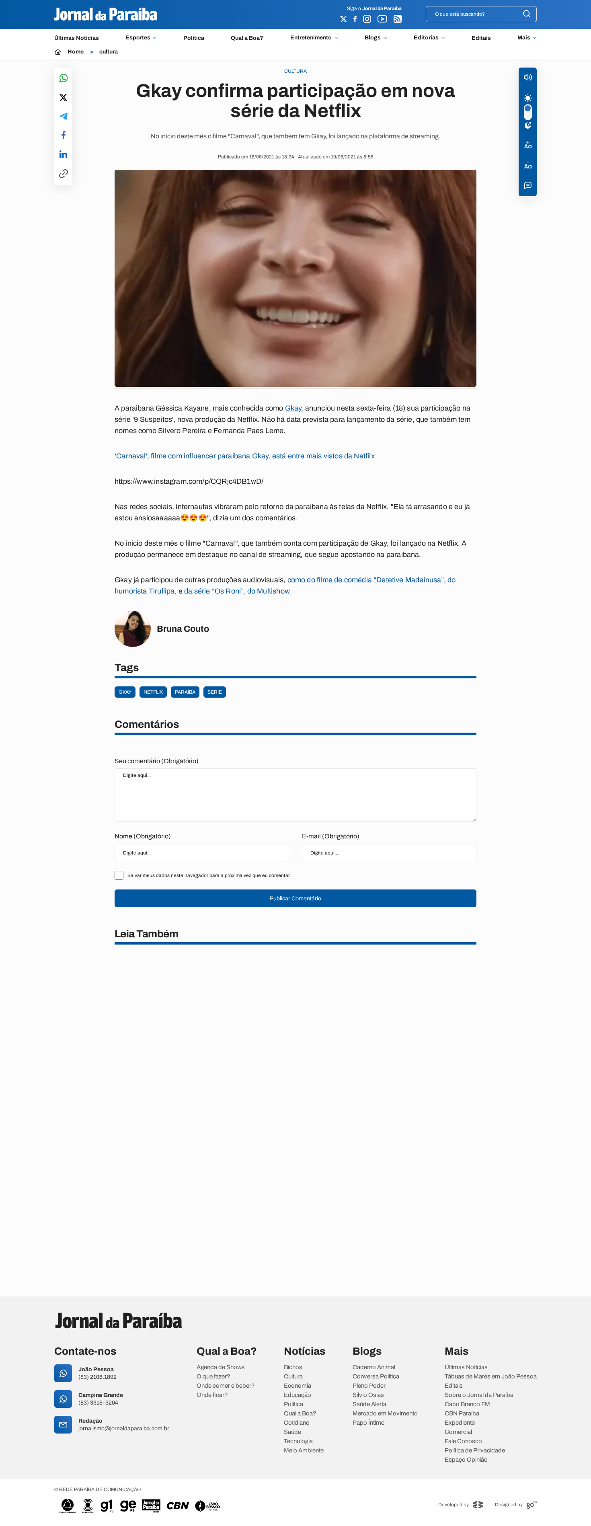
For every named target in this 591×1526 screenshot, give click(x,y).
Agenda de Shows (221, 1367)
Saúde (292, 1432)
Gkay (293, 408)
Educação (297, 1395)
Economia (297, 1386)
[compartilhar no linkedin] (63, 154)
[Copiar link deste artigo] (63, 174)
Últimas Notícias (76, 38)
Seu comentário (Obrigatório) (157, 761)
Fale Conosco (463, 1441)
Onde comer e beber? (226, 1386)
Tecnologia (298, 1441)
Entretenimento (311, 38)
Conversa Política (376, 1377)
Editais (481, 38)
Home (76, 52)
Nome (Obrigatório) (143, 836)
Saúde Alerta (369, 1404)
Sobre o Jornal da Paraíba (479, 1395)
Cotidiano (297, 1423)
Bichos (293, 1367)
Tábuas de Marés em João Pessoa (491, 1377)
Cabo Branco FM (467, 1404)
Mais (523, 38)
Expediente (460, 1423)
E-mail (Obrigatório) (330, 836)
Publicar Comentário (295, 898)
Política (193, 38)
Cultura (293, 1377)
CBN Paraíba (462, 1414)
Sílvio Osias (368, 1395)
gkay (125, 692)
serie (214, 692)
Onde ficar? (212, 1395)
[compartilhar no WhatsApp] (63, 79)
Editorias (426, 38)
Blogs (373, 38)
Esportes (137, 38)
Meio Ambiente (304, 1451)
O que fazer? (213, 1377)
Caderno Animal (374, 1367)
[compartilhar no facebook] (64, 135)
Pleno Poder (369, 1386)
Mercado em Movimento (385, 1414)
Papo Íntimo (369, 1423)
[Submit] (526, 14)
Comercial (458, 1432)
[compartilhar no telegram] (64, 117)
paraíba (185, 692)
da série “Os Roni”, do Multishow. (237, 591)
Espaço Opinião (466, 1460)
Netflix (153, 692)
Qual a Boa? (247, 38)
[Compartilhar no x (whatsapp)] (63, 98)
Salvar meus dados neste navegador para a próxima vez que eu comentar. (209, 875)
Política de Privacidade (475, 1451)
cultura (108, 52)
